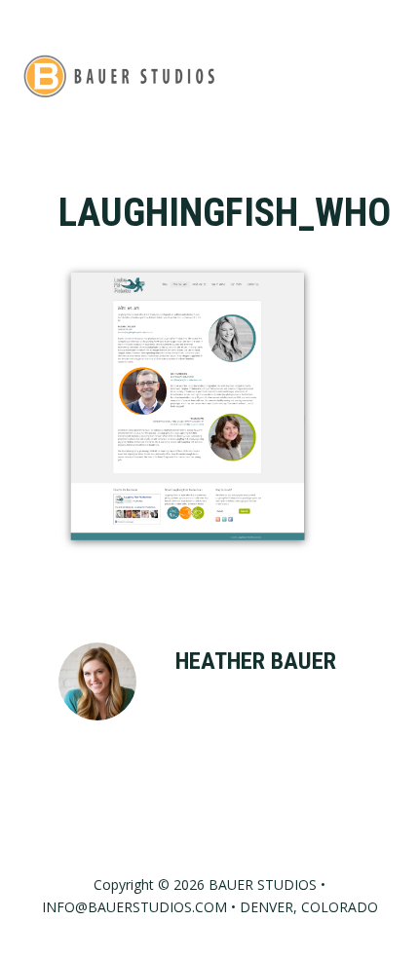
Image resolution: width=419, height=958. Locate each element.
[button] (386, 75)
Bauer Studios (118, 75)
